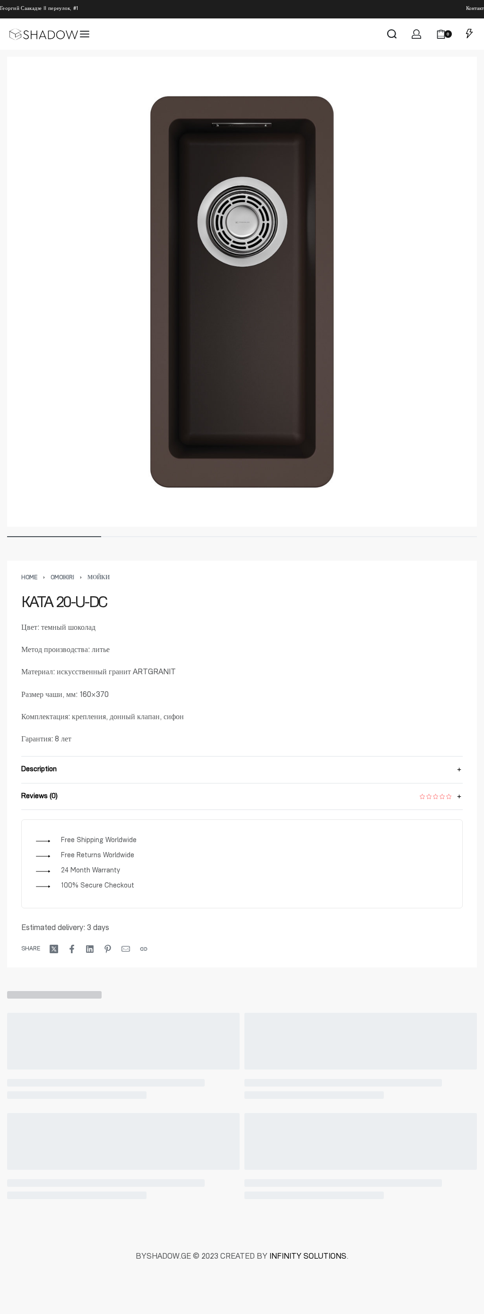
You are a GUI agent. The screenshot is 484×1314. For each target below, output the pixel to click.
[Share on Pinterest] (108, 949)
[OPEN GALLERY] (242, 292)
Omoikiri (62, 578)
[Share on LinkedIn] (90, 949)
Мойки (98, 578)
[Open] (469, 34)
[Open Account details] (416, 34)
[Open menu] (84, 34)
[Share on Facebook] (72, 949)
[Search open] (392, 34)
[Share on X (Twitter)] (54, 949)
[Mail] (125, 949)
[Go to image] (54, 536)
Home (29, 578)
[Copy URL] (143, 949)
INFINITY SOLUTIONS (307, 1257)
